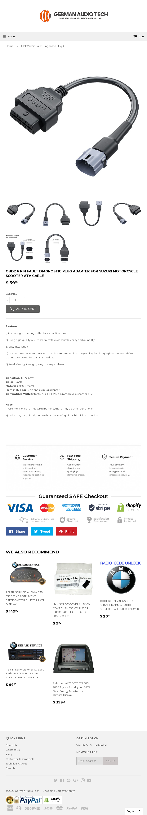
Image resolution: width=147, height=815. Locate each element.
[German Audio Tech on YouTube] (89, 780)
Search (10, 768)
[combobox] (134, 811)
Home (10, 45)
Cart (141, 36)
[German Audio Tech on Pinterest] (69, 780)
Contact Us (13, 749)
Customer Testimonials (20, 758)
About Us (11, 745)
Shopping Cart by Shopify (59, 790)
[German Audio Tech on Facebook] (62, 780)
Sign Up (110, 761)
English (131, 811)
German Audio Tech (27, 790)
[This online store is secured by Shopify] (52, 803)
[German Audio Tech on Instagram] (83, 780)
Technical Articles (16, 763)
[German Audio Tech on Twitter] (56, 780)
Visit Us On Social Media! (91, 745)
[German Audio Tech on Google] (75, 780)
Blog (9, 754)
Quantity (11, 293)
